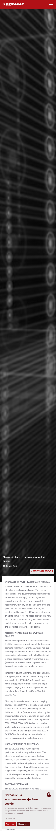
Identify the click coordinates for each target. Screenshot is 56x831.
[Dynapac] (16, 4)
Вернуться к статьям (43, 571)
